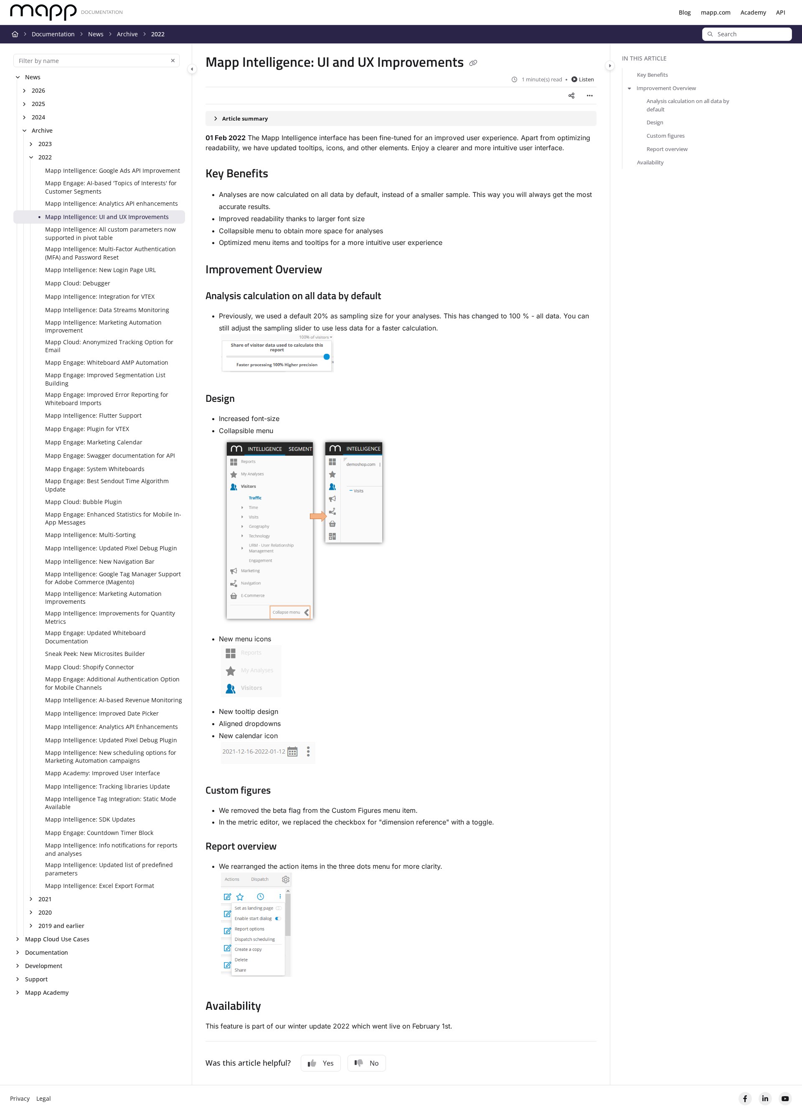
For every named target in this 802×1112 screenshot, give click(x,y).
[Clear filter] (173, 60)
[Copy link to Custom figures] (284, 791)
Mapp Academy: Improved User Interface (102, 773)
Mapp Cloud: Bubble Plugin (83, 502)
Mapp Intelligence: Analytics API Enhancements (111, 727)
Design (655, 122)
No (374, 1063)
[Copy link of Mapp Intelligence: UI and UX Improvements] (473, 63)
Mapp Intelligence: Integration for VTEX (100, 296)
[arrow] (629, 88)
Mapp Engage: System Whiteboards (95, 469)
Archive (127, 34)
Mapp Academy (47, 992)
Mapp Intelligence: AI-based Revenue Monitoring (113, 700)
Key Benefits (652, 74)
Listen (586, 79)
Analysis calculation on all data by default (688, 105)
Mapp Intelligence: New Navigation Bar (100, 561)
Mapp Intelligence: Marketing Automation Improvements (103, 598)
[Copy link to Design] (248, 399)
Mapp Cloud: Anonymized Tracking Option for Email (109, 346)
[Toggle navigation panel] (192, 69)
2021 (45, 899)
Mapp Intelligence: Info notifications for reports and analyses (111, 849)
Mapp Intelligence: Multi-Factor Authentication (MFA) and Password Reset (110, 253)
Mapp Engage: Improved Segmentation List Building (105, 379)
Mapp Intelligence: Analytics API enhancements (111, 203)
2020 (45, 912)
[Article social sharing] (571, 95)
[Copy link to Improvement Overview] (336, 270)
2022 (158, 34)
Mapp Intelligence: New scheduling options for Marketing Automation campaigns (110, 757)
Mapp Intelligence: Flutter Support (93, 415)
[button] (747, 34)
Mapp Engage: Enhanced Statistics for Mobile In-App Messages (113, 518)
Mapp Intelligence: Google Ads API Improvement (112, 170)
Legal (43, 1098)
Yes (328, 1063)
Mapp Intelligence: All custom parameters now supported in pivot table (110, 233)
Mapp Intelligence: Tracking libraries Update (107, 786)
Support (36, 979)
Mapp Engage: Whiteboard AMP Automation (106, 362)
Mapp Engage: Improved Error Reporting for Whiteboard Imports (106, 399)
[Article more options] (589, 95)
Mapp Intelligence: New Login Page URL (100, 270)
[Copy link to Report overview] (292, 847)
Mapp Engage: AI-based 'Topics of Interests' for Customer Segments (111, 187)
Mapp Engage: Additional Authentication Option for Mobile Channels (112, 683)
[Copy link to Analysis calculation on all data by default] (394, 296)
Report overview (667, 149)
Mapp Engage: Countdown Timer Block (99, 833)
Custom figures (666, 135)
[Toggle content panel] (610, 66)
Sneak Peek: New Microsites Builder (95, 654)
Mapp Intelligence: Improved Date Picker (102, 713)
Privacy (20, 1098)
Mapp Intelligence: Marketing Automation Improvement (103, 326)
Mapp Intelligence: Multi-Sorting (90, 535)
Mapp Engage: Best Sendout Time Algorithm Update (107, 485)
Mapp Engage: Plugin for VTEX (87, 429)
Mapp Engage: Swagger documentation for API (110, 455)
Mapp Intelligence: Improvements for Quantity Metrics (110, 617)
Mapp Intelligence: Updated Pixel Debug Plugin (111, 548)
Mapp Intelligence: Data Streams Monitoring (107, 310)
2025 (38, 104)
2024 (38, 117)
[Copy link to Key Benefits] (281, 174)
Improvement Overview (666, 88)
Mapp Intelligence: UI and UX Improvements (107, 217)
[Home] (66, 12)
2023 (45, 144)
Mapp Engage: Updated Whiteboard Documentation (95, 637)
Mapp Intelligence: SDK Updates (90, 819)
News (96, 34)
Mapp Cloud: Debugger (77, 283)
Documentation (53, 34)
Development (43, 966)
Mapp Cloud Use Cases (57, 939)
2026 (38, 90)
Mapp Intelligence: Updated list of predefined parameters (109, 869)
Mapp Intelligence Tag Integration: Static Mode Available (110, 803)
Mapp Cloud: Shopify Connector (89, 667)
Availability (650, 162)
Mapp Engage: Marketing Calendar (93, 442)
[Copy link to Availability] (274, 1007)
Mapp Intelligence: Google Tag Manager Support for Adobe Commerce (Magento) (113, 578)
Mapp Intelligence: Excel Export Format (99, 886)
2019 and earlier (61, 926)
